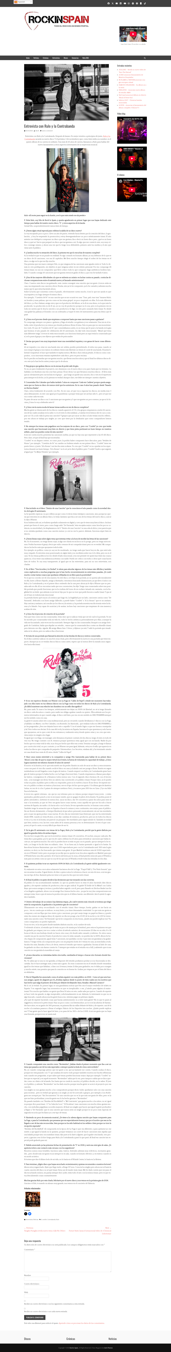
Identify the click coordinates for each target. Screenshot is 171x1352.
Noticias (36, 58)
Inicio (28, 58)
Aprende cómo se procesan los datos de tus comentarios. (82, 1323)
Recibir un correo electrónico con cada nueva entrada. (45, 1312)
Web (26, 1292)
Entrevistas (56, 58)
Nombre (27, 1275)
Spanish (21, 2)
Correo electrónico (31, 1284)
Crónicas (45, 58)
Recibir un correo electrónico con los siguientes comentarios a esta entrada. (54, 1304)
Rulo (57, 1219)
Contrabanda (51, 1219)
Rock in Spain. (74, 1348)
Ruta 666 (86, 58)
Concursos (75, 58)
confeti (44, 1219)
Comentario (29, 1250)
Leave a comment (47, 131)
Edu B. (37, 131)
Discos (66, 58)
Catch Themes (108, 1348)
